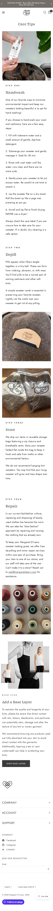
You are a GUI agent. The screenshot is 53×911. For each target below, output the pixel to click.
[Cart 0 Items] (49, 12)
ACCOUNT (9, 813)
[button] (45, 12)
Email (4, 864)
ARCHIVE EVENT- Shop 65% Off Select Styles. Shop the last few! (26, 4)
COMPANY (9, 803)
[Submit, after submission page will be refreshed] (48, 869)
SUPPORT (8, 823)
